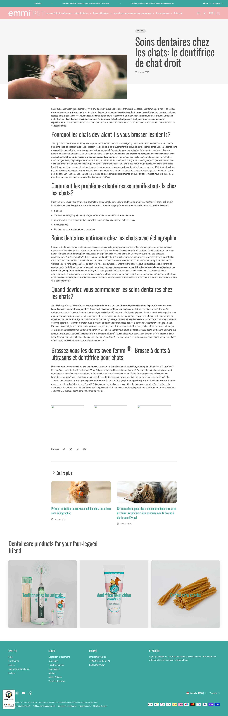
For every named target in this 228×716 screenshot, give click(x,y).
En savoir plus (162, 13)
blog (10, 657)
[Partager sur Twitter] (70, 449)
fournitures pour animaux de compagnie (132, 13)
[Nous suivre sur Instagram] (17, 693)
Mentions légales (100, 706)
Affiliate (52, 673)
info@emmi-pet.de (97, 657)
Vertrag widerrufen (57, 681)
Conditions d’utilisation (67, 706)
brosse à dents (131, 119)
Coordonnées (85, 706)
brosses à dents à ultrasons (59, 13)
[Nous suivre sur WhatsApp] (30, 693)
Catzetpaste (116, 119)
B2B (211, 13)
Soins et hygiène (101, 13)
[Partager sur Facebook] (63, 449)
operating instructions (18, 669)
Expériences (54, 669)
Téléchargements (56, 665)
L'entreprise (13, 661)
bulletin (11, 673)
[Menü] (13, 691)
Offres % (178, 13)
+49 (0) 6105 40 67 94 (99, 661)
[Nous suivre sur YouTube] (23, 693)
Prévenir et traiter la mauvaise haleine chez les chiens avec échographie (81, 510)
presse (11, 665)
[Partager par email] (84, 449)
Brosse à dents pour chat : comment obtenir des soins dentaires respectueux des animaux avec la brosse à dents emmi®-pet (146, 513)
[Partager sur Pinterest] (77, 449)
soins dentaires (81, 13)
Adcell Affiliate (55, 677)
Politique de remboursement (44, 706)
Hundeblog (140, 31)
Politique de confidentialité (19, 706)
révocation (53, 661)
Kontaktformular (96, 665)
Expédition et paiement (59, 657)
